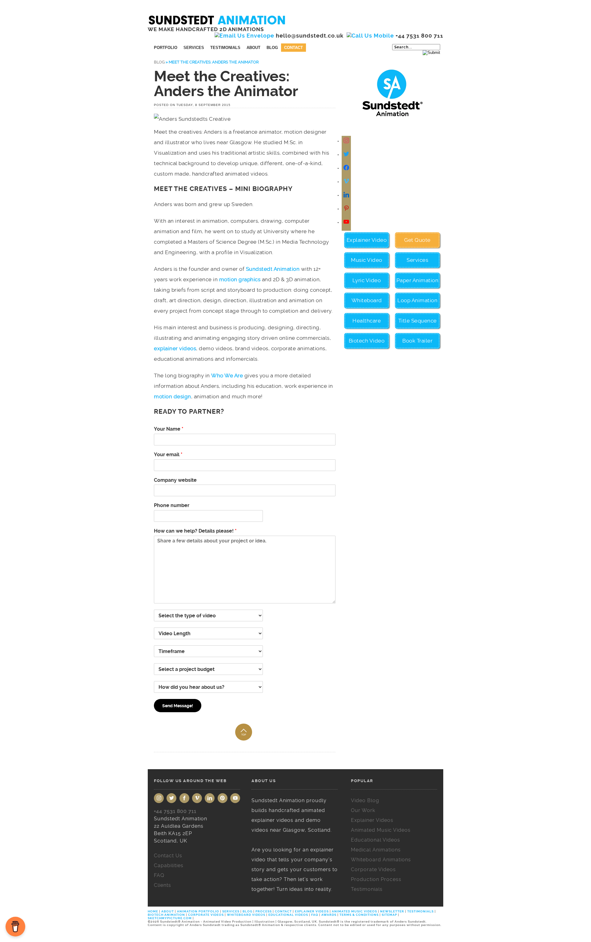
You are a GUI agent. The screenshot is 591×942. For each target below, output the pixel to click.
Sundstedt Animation (273, 269)
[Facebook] (347, 168)
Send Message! (177, 705)
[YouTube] (235, 798)
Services (193, 47)
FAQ (314, 914)
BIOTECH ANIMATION (167, 914)
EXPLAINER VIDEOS (312, 911)
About (253, 47)
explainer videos (175, 348)
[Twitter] (347, 154)
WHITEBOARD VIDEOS (246, 914)
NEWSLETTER (392, 911)
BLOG (247, 911)
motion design (172, 396)
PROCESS (264, 911)
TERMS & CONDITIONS (359, 914)
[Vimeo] (197, 798)
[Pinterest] (222, 798)
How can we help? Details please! (195, 531)
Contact (293, 47)
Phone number (171, 505)
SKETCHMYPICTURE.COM (170, 918)
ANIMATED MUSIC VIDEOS (354, 911)
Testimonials (225, 47)
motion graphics (240, 279)
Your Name (168, 429)
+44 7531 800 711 (175, 811)
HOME (153, 911)
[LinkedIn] (210, 798)
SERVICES (230, 911)
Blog (272, 47)
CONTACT (283, 911)
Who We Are (227, 375)
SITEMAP (389, 914)
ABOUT (167, 911)
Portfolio (165, 47)
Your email (168, 454)
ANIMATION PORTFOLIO (198, 911)
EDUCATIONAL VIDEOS (288, 914)
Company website (175, 480)
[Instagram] (347, 141)
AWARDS (328, 914)
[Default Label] (347, 182)
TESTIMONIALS (420, 911)
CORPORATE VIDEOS (206, 914)
